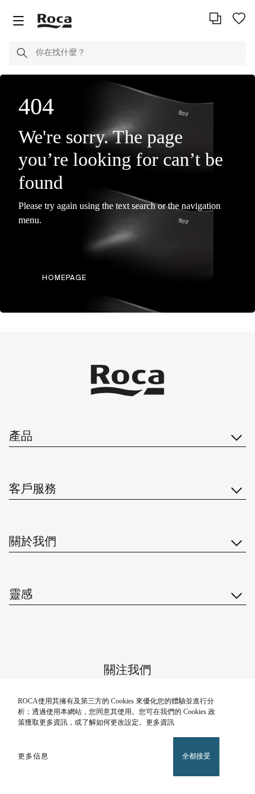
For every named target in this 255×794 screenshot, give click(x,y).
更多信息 (33, 756)
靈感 (21, 595)
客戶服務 (32, 489)
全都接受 (196, 756)
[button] (22, 55)
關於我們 (32, 542)
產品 (21, 436)
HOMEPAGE (64, 277)
